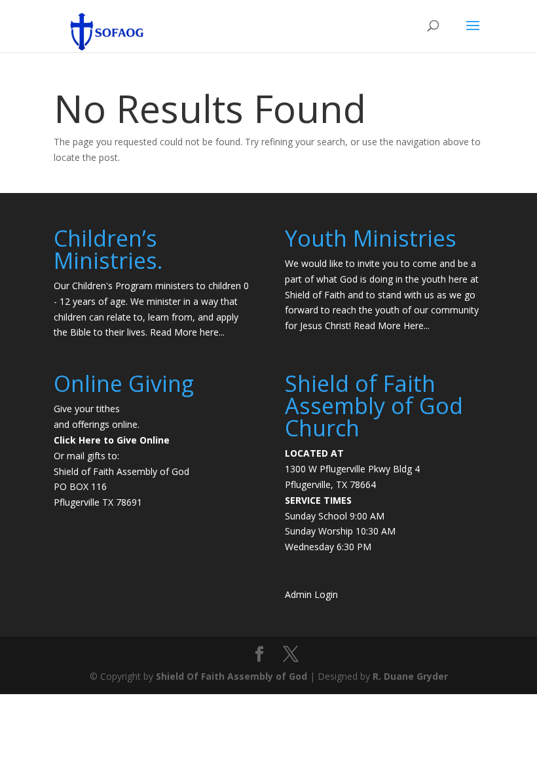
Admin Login (311, 594)
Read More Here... (392, 325)
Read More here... (187, 332)
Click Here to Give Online (112, 440)
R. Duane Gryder (410, 676)
